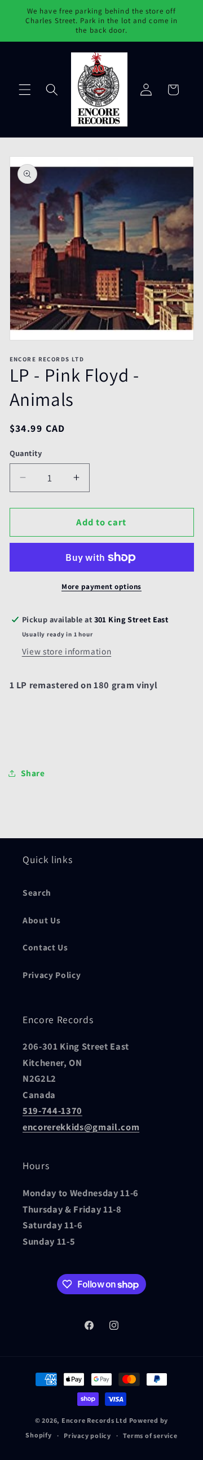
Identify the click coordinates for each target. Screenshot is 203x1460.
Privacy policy (87, 1435)
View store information (67, 651)
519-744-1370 (52, 1110)
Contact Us (45, 947)
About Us (41, 920)
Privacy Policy (52, 974)
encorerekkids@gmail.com (81, 1127)
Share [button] (33, 772)
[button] (24, 89)
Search (37, 892)
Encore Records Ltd (94, 1420)
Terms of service (150, 1435)
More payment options (101, 586)
